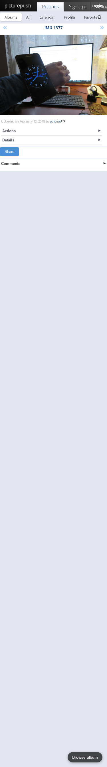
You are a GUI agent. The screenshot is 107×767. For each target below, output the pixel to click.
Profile (69, 17)
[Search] (99, 17)
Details (8, 140)
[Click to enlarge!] (53, 75)
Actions (9, 131)
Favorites (91, 17)
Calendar (47, 17)
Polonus (50, 6)
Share (9, 151)
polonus (55, 121)
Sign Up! (77, 6)
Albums (11, 17)
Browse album (85, 757)
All (28, 17)
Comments (10, 163)
